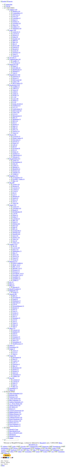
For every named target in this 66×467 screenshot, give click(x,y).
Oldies (19, 451)
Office (12, 451)
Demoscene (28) (13, 64)
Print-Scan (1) (16, 338)
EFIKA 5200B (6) (17, 263)
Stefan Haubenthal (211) (16, 393)
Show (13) (15, 340)
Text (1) (14, 201)
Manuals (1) (15, 167)
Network (3, 451)
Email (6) (15, 299)
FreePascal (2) (16, 105)
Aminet (11, 438)
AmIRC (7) (15, 61)
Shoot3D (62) (16, 234)
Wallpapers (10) (16, 28)
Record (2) (15, 49)
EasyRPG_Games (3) (18, 179)
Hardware (13, 450)
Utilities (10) (16, 376)
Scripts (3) (12, 349)
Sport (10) (15, 236)
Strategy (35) (16, 237)
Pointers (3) (15, 21)
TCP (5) (14, 320)
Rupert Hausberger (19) (15, 419)
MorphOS (43, 443)
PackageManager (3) (18, 306)
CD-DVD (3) (16, 136)
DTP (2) (14, 333)
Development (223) (14, 85)
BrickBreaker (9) (17, 212)
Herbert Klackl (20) (14, 415)
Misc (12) (15, 42)
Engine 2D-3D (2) (17, 104)
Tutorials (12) (16, 172)
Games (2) (15, 165)
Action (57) (15, 206)
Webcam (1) (15, 157)
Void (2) (14, 73)
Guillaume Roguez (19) (15, 417)
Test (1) (14, 321)
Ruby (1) (15, 126)
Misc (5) (14, 117)
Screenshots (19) (13, 347)
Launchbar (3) (16, 18)
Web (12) (15, 325)
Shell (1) (14, 354)
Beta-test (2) (15, 287)
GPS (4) (14, 145)
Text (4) (14, 241)
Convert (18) (16, 248)
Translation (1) (16, 374)
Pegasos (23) (16, 170)
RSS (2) (14, 309)
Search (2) (15, 198)
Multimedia (56, 450)
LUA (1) (14, 352)
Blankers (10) (16, 11)
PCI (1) (14, 150)
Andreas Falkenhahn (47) (16, 402)
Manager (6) (15, 196)
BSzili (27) (12, 409)
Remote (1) (15, 308)
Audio (14, 446)
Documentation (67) (14, 158)
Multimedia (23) (13, 290)
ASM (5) (15, 92)
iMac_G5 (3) (16, 266)
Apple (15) (15, 160)
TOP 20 (8, 6)
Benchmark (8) (16, 357)
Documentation (26, 448)
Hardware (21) (13, 261)
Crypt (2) (15, 191)
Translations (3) (13, 388)
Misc (34, 450)
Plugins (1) (15, 369)
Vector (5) (15, 260)
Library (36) (15, 81)
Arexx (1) (15, 350)
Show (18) (15, 254)
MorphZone (12, 434)
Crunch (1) (15, 189)
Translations (61, 451)
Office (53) (12, 328)
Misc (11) (15, 386)
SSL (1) (14, 316)
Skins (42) (15, 25)
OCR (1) (15, 335)
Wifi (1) (14, 326)
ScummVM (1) (16, 230)
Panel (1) (15, 20)
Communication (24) (15, 59)
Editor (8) (15, 37)
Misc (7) (14, 253)
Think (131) (15, 242)
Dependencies (56, 446)
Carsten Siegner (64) (14, 398)
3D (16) (14, 246)
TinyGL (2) (15, 256)
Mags (27, 450)
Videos (6, 453)
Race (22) (15, 225)
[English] (3, 1)
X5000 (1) (15, 174)
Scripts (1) (15, 292)
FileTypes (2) (16, 15)
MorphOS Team (13, 429)
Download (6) (16, 297)
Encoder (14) (16, 38)
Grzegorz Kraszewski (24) (16, 410)
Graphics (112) (13, 244)
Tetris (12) (15, 239)
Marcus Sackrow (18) (15, 421)
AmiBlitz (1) (16, 86)
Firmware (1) (16, 364)
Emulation (37, 448)
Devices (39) (12, 134)
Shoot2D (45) (16, 232)
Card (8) (14, 213)
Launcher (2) (16, 218)
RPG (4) (14, 229)
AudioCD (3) (16, 32)
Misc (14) (15, 181)
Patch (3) (15, 222)
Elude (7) (15, 66)
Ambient (4, 446)
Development (4, 448)
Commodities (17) (17, 13)
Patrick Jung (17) (14, 422)
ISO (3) (11, 282)
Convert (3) (15, 381)
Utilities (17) (16, 27)
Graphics (3, 450)
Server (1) (15, 314)
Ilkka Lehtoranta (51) (15, 400)
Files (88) (11, 182)
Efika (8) (15, 164)
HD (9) (14, 146)
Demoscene (45, 446)
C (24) (14, 97)
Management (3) (17, 116)
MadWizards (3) (16, 69)
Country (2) (15, 361)
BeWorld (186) (13, 395)
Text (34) (11, 378)
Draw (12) (15, 249)
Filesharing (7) (16, 301)
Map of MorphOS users (15, 433)
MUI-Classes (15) (17, 83)
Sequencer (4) (16, 52)
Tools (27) (15, 258)
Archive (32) (16, 184)
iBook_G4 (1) (16, 265)
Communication (33, 446)
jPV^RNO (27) (13, 407)
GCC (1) (15, 107)
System (45, 451)
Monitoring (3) (16, 119)
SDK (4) (14, 128)
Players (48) (15, 45)
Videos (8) (12, 390)
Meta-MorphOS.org (14, 431)
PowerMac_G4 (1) (17, 275)
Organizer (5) (16, 337)
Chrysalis (23, 446)
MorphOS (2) (16, 169)
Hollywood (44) (16, 80)
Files (46, 448)
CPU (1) (14, 362)
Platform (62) (16, 224)
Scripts (37, 451)
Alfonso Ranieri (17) (15, 426)
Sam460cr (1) (16, 277)
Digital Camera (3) (17, 138)
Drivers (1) (15, 35)
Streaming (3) (16, 318)
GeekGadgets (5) (17, 109)
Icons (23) (15, 16)
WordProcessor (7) (17, 343)
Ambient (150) (13, 9)
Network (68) (13, 294)
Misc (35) (15, 220)
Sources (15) (16, 131)
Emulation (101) (13, 176)
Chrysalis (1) (12, 57)
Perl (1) (14, 122)
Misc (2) (14, 366)
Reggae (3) (15, 371)
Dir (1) (14, 193)
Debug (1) (15, 100)
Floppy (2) (15, 143)
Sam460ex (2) (16, 278)
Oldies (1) (12, 345)
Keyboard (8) (16, 148)
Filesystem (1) (16, 140)
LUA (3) (14, 114)
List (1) (14, 194)
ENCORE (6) (16, 68)
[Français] (9, 1)
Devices (15, 448)
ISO (22, 450)
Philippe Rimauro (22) (15, 414)
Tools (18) (15, 203)
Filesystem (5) (16, 302)
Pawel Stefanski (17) (15, 424)
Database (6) (16, 331)
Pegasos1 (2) (16, 270)
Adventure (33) (16, 208)
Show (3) (15, 200)
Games (54, 448)
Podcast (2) (15, 47)
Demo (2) (15, 215)
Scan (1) (14, 311)
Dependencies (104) (14, 74)
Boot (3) (14, 359)
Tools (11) (15, 133)
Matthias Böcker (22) (15, 412)
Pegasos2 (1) (16, 272)
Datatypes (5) (16, 76)
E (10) (14, 102)
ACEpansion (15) (17, 177)
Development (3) (17, 162)
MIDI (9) (15, 40)
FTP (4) (14, 304)
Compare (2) (16, 379)
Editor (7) (15, 217)
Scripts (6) (15, 50)
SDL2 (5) (15, 129)
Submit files (9, 4)
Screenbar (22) (16, 23)
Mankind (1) (16, 71)
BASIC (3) (15, 95)
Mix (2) (14, 44)
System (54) (12, 355)
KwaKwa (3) (16, 62)
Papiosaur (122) (13, 397)
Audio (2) (15, 93)
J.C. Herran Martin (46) (15, 403)
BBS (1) (14, 296)
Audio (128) (12, 30)
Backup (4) (15, 186)
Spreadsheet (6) (16, 342)
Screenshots (28, 451)
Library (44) (15, 112)
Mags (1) (11, 284)
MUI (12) (15, 121)
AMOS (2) (15, 88)
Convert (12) (16, 330)
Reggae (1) (15, 124)
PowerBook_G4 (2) (18, 273)
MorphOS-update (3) (15, 289)
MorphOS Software (14, 436)
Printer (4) (15, 152)
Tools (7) (15, 54)
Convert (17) (16, 188)
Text (52, 451)
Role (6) (14, 227)
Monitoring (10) (16, 367)
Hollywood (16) (16, 110)
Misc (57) (12, 285)
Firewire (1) (15, 141)
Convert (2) (15, 33)
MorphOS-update (45, 450)
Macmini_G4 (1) (17, 268)
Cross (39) (15, 98)
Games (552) (12, 205)
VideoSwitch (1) (17, 155)
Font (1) (14, 385)
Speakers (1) (16, 153)
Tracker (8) (15, 56)
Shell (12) (15, 373)
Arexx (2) (15, 90)
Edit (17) (15, 383)
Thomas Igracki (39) (14, 405)
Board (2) (15, 210)
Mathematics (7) (16, 251)
